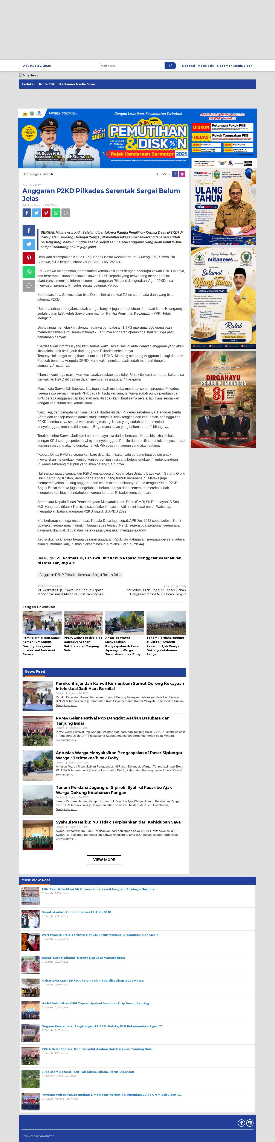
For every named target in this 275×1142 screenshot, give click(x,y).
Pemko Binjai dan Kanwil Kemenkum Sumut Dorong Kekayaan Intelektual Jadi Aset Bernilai (42, 646)
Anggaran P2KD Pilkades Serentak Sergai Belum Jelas (80, 575)
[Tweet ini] (36, 212)
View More (104, 860)
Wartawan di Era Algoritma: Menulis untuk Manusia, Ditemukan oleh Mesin (100, 935)
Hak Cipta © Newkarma (37, 1135)
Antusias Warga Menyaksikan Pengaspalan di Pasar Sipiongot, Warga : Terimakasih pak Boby (123, 646)
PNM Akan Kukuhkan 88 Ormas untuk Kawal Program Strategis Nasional (98, 889)
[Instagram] (182, 174)
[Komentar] (65, 212)
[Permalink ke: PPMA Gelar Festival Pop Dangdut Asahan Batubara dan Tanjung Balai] (83, 623)
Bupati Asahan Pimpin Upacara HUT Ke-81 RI (76, 912)
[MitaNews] (28, 75)
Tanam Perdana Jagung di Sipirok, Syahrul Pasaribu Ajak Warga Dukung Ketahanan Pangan (165, 646)
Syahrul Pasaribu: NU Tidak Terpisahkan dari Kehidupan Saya (118, 822)
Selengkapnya (64, 705)
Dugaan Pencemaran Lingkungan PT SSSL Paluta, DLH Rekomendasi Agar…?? (102, 1026)
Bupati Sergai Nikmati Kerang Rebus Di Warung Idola (83, 957)
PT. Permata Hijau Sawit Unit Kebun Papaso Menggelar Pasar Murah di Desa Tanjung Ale (70, 590)
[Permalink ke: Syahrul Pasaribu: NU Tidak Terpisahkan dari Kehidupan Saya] (38, 835)
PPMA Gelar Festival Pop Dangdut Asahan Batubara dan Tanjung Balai (97, 1049)
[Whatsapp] (56, 212)
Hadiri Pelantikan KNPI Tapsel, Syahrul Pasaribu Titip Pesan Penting (95, 1003)
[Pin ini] (46, 212)
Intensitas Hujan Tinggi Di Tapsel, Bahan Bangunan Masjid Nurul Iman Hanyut (156, 590)
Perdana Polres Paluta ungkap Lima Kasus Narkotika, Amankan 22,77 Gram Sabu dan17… (112, 1094)
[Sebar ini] (27, 212)
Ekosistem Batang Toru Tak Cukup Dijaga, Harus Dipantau (88, 1072)
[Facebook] (175, 174)
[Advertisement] (129, 30)
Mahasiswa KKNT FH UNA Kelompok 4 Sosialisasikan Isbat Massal (93, 980)
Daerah (38, 205)
